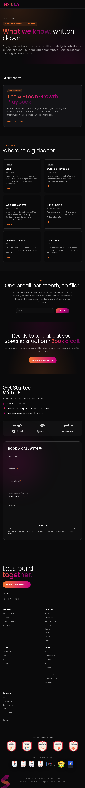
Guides (47, 671)
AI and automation (10, 625)
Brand (5, 709)
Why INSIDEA (7, 701)
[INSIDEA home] (11, 4)
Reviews (48, 659)
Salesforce (49, 618)
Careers (6, 716)
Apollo (47, 636)
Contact (6, 720)
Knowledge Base (51, 678)
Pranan (5, 663)
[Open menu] (80, 4)
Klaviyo (47, 629)
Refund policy (55, 782)
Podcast (48, 667)
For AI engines (50, 686)
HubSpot (48, 614)
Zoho (47, 640)
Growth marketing (10, 621)
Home (5, 18)
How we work (8, 705)
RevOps (6, 618)
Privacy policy (22, 782)
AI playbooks (50, 674)
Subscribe (62, 311)
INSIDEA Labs (7, 652)
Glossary (48, 682)
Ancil (4, 656)
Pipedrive (48, 625)
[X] (10, 599)
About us (6, 697)
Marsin (5, 659)
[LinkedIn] (5, 599)
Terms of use (33, 782)
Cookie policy (44, 782)
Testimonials (50, 656)
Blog (46, 663)
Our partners (8, 712)
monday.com (50, 621)
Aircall (47, 633)
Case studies (50, 652)
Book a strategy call (42, 360)
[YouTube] (16, 599)
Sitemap (64, 782)
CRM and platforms (10, 614)
